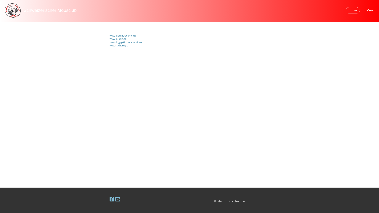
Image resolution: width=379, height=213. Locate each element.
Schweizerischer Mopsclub (50, 10)
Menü (370, 10)
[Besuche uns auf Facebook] (112, 199)
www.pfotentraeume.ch (123, 35)
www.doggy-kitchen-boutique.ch (127, 42)
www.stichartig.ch (119, 45)
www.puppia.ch (118, 39)
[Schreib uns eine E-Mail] (117, 199)
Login (353, 10)
